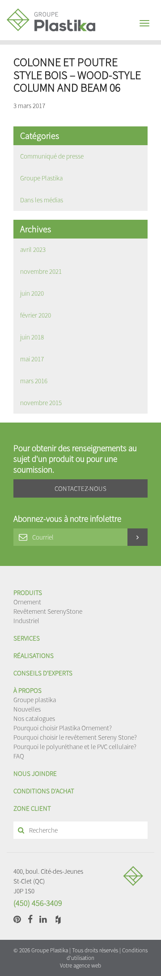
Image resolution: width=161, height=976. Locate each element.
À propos (27, 690)
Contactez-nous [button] (80, 488)
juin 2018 (32, 337)
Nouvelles (27, 709)
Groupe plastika (34, 699)
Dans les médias (41, 200)
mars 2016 (33, 381)
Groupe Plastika (41, 178)
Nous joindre (35, 773)
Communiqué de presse (52, 156)
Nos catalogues (34, 718)
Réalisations (33, 655)
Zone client (32, 808)
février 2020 (35, 315)
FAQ (18, 756)
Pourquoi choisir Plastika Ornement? (62, 728)
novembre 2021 (41, 271)
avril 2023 (33, 249)
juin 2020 (32, 293)
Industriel (26, 620)
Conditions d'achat (43, 791)
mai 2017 (32, 359)
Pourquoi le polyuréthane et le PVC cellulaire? (74, 746)
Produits (27, 592)
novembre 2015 (41, 402)
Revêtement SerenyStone (47, 611)
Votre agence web (80, 965)
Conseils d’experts (42, 673)
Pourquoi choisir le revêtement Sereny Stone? (75, 737)
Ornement (27, 602)
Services (26, 638)
